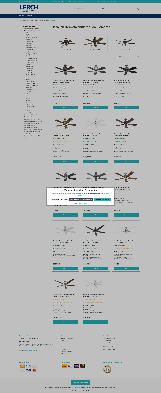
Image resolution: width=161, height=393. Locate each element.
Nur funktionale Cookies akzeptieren (81, 199)
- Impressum (74, 203)
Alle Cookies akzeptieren (102, 199)
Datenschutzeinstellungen (60, 199)
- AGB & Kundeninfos (84, 203)
